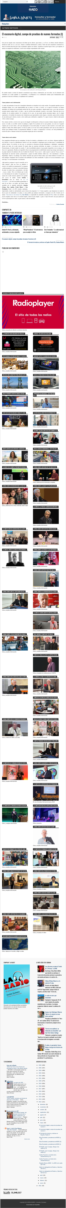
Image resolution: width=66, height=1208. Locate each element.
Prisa (52, 194)
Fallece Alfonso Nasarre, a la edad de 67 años (54, 28)
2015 (40, 1094)
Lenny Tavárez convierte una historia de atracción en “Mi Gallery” (17, 1099)
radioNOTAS (10, 1097)
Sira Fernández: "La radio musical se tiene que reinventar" (54, 230)
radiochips (10, 1081)
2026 (40, 1065)
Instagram (51, 1)
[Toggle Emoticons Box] (3, 252)
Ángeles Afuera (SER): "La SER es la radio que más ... (50, 1163)
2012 (40, 1101)
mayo (41, 1122)
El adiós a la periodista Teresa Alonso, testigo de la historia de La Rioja (53, 1047)
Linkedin (45, 1)
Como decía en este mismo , (17, 194)
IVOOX (48, 1)
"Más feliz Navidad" (12, 1129)
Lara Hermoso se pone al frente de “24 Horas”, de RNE (29, 28)
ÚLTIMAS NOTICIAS (10, 28)
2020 (40, 1081)
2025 (40, 1068)
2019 (40, 1083)
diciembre (43, 1104)
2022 (40, 1075)
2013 (40, 1099)
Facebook (39, 1)
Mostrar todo (27, 1139)
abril (41, 1175)
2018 (40, 1086)
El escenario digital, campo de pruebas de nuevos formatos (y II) (19, 239)
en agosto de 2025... (19, 1082)
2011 (40, 1185)
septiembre (43, 1112)
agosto (42, 1115)
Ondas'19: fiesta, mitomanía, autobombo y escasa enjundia (10, 230)
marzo (42, 1177)
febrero (42, 1180)
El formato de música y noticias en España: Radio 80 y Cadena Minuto (45, 242)
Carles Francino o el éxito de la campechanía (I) (47, 1159)
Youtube (42, 1)
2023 (40, 1073)
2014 (40, 1096)
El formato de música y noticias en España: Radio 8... (48, 1134)
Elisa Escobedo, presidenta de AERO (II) (50, 1141)
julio (41, 1117)
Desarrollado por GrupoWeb (33, 1204)
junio (41, 1120)
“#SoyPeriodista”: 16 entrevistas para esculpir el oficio (33, 230)
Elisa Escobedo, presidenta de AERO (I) (50, 1144)
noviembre (43, 1107)
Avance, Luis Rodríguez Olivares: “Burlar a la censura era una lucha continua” (53, 1014)
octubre (42, 1109)
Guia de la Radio (11, 1065)
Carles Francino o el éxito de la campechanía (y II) (47, 1155)
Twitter (36, 1)
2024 (40, 1070)
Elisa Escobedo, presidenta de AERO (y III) (50, 1138)
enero (42, 1183)
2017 (40, 1088)
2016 (40, 1091)
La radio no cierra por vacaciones (51, 996)
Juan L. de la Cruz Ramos (14, 1128)
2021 (40, 1078)
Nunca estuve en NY (13, 1111)
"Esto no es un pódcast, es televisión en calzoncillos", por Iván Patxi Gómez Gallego (53, 1031)
